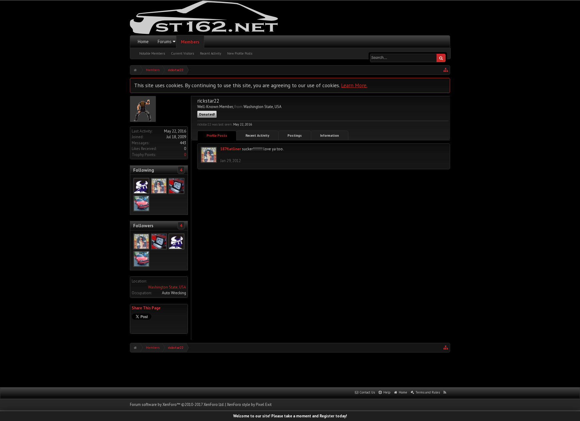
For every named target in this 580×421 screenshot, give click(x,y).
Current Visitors (182, 53)
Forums (165, 41)
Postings (295, 135)
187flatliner (230, 148)
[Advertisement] (290, 369)
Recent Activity (210, 53)
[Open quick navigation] (445, 70)
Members (190, 42)
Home (143, 41)
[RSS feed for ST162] (445, 392)
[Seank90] (141, 203)
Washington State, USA (167, 287)
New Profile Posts (239, 53)
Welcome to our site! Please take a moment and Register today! (290, 416)
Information (329, 135)
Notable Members (152, 53)
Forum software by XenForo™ (177, 404)
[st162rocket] (176, 186)
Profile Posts (217, 135)
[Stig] (141, 186)
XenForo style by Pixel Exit (249, 404)
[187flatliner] (159, 186)
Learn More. (354, 85)
